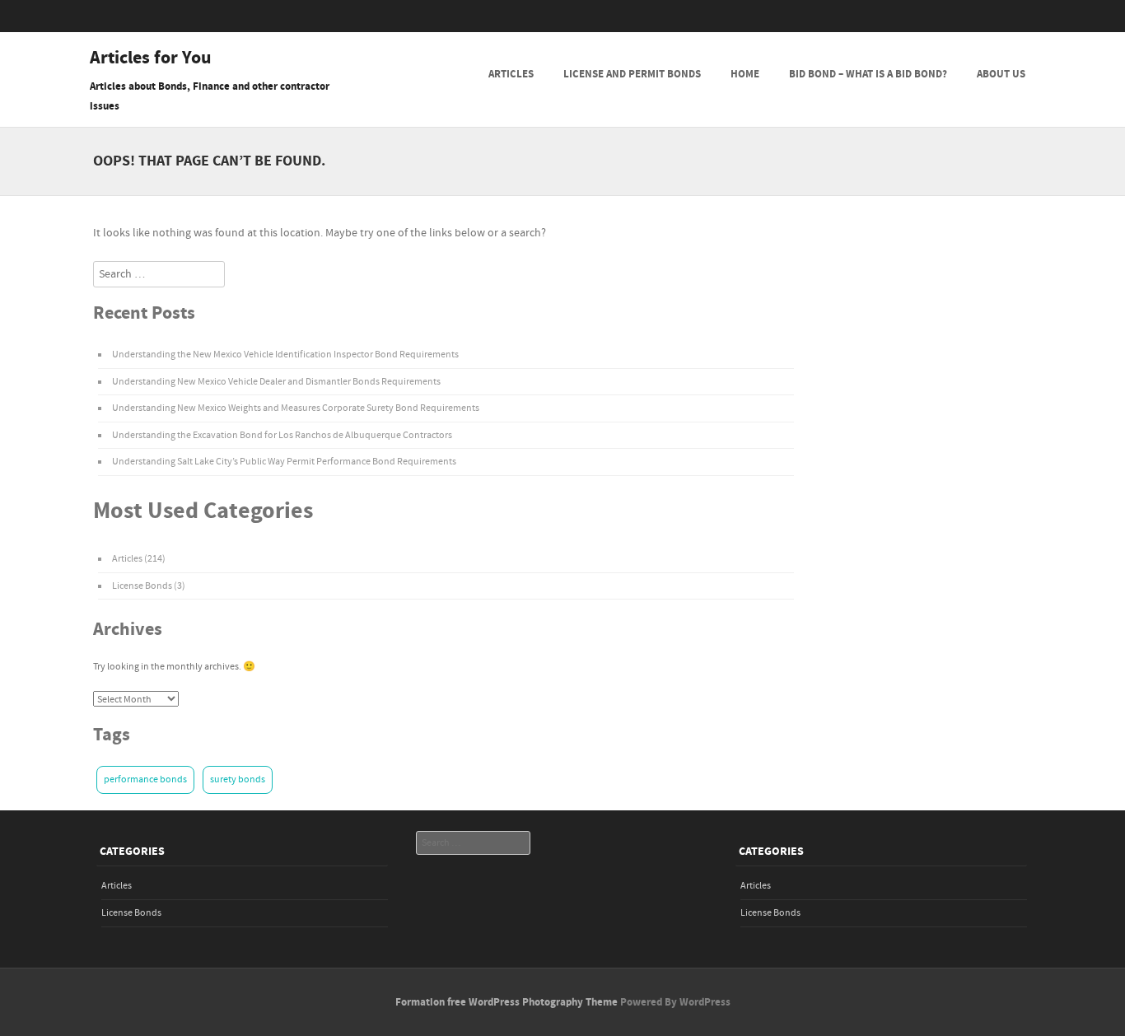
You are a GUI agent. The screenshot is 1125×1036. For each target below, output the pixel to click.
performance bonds (145, 779)
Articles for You (151, 58)
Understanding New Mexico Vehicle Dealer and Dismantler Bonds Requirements (276, 382)
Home (745, 74)
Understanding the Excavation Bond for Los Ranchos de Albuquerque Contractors (282, 435)
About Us (1001, 74)
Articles (511, 74)
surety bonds (237, 779)
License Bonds (142, 586)
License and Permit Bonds (632, 74)
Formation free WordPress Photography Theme (506, 1002)
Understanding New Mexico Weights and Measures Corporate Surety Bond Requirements (295, 408)
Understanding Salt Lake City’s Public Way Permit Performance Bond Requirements (284, 461)
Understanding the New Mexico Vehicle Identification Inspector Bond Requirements (285, 354)
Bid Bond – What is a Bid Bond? (868, 74)
